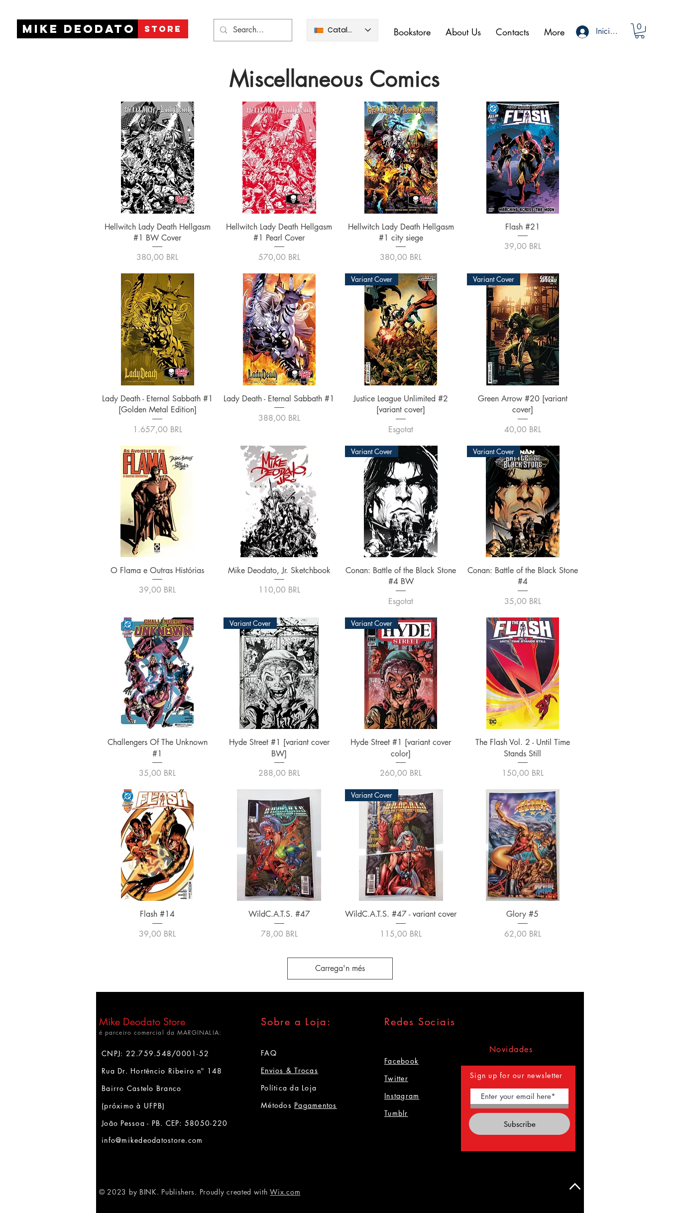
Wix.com (285, 1192)
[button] (640, 30)
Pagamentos (315, 1105)
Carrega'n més (340, 968)
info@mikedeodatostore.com (152, 1140)
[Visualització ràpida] (158, 158)
